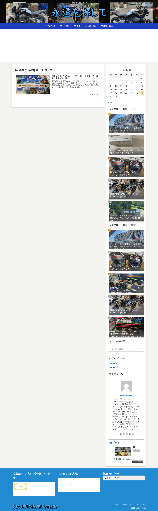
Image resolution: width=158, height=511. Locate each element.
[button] (142, 349)
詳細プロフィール (121, 504)
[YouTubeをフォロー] (126, 434)
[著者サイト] (120, 434)
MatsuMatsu (126, 395)
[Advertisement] (79, 47)
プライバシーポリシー (136, 504)
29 (142, 93)
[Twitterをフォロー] (123, 434)
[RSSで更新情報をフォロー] (132, 434)
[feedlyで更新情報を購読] (129, 434)
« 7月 (110, 102)
